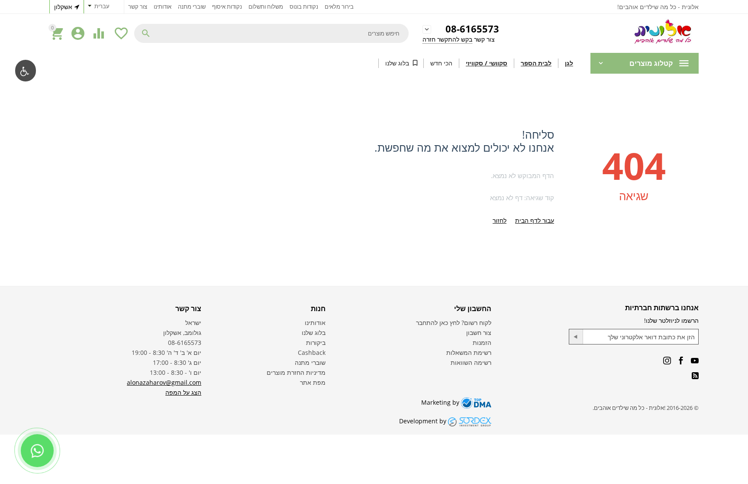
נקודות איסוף (227, 6)
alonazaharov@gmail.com (164, 382)
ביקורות (316, 342)
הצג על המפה (183, 392)
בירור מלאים (339, 6)
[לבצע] (576, 336)
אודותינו (162, 6)
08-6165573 (472, 29)
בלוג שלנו (397, 63)
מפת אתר (313, 382)
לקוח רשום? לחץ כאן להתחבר (453, 322)
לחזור (499, 220)
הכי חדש (441, 63)
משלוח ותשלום (265, 6)
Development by (423, 421)
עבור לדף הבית (534, 220)
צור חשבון (478, 332)
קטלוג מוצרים (651, 63)
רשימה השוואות (471, 362)
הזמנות (482, 342)
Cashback (312, 352)
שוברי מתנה (192, 6)
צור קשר (137, 6)
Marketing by (441, 402)
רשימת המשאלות (468, 352)
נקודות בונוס (304, 6)
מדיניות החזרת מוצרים (296, 372)
